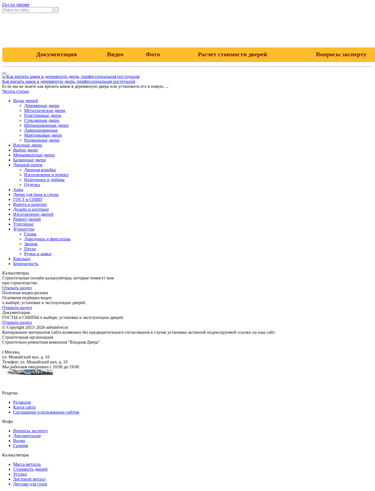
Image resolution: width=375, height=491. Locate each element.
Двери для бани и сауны (35, 194)
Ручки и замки (37, 253)
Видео (115, 54)
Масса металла (27, 464)
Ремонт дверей (27, 219)
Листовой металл (29, 479)
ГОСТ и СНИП (27, 199)
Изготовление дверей (33, 214)
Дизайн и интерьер (31, 209)
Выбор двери (25, 150)
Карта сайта (24, 407)
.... (4, 71)
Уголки (20, 474)
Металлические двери (44, 110)
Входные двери (27, 145)
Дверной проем (27, 164)
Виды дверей (25, 100)
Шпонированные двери (46, 125)
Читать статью (15, 91)
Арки (18, 189)
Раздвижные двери (42, 140)
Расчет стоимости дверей (232, 54)
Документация (56, 54)
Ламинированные (41, 130)
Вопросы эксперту (30, 430)
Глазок (30, 234)
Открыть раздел (17, 287)
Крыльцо (21, 258)
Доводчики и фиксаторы (47, 239)
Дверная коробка (40, 169)
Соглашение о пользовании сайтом (46, 412)
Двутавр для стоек (30, 484)
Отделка (32, 184)
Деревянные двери (41, 105)
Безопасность (25, 263)
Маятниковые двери (43, 135)
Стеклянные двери (41, 120)
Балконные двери (29, 160)
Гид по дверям (15, 4)
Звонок (31, 244)
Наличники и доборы (44, 179)
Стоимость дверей (30, 469)
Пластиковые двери (42, 115)
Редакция (22, 402)
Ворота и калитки (30, 204)
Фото (153, 54)
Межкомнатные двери (34, 155)
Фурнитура (23, 229)
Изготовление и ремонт (46, 174)
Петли (30, 248)
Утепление (23, 224)
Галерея (20, 445)
